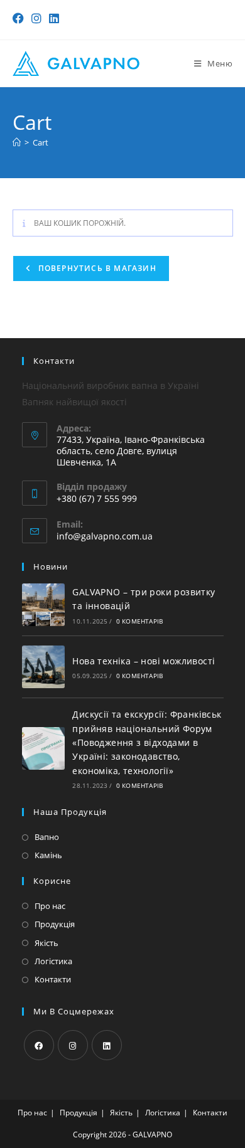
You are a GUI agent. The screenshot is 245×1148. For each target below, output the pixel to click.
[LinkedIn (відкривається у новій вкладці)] (54, 18)
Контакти (53, 979)
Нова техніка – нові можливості (143, 661)
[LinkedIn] (107, 1045)
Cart (40, 142)
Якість (46, 943)
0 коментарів (139, 621)
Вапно (47, 836)
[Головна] (17, 142)
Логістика (53, 961)
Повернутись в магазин (96, 268)
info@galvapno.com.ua (105, 536)
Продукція (55, 924)
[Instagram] (73, 1045)
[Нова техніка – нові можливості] (43, 667)
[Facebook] (39, 1045)
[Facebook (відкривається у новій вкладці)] (20, 18)
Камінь (48, 855)
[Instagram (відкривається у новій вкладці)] (36, 18)
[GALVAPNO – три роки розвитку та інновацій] (43, 604)
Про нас (50, 905)
